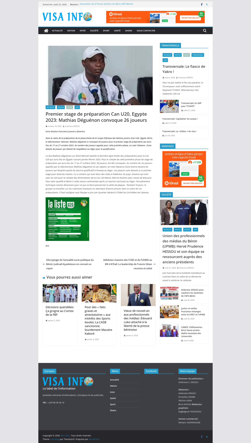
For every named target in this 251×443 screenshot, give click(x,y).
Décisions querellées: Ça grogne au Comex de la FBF (60, 311)
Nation (71, 30)
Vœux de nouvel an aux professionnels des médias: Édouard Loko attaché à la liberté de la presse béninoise (138, 320)
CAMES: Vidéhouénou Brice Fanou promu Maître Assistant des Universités (191, 332)
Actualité (57, 30)
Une (77, 107)
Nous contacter (146, 30)
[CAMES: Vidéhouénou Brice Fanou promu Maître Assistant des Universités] (169, 334)
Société (94, 30)
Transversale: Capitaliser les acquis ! (180, 118)
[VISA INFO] (46, 30)
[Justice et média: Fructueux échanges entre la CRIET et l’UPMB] (169, 313)
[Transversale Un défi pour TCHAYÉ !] (169, 107)
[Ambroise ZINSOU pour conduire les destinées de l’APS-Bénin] (169, 295)
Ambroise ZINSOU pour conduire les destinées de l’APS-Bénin (192, 292)
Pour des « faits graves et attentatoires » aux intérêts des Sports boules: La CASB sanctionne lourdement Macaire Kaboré (98, 320)
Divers (128, 30)
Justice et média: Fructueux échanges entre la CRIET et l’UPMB (193, 311)
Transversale (198, 55)
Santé (117, 30)
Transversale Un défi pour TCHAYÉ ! (191, 105)
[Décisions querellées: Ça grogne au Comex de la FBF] (60, 286)
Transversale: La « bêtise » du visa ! (179, 131)
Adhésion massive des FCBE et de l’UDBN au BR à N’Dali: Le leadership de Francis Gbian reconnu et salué (127, 264)
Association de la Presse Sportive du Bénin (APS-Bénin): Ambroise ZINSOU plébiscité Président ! (106, 6)
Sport (106, 30)
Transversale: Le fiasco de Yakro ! (184, 69)
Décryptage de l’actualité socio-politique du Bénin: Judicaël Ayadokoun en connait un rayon (70, 264)
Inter (83, 30)
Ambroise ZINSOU (72, 126)
